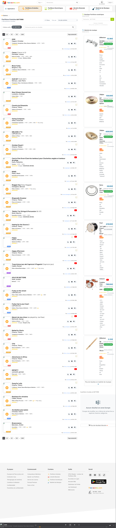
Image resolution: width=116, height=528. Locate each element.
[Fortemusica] (90, 492)
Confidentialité (11, 485)
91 (11, 34)
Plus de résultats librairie (99, 425)
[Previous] (65, 525)
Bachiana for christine (20, 397)
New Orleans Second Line (21, 93)
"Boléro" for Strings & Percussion (26, 212)
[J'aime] (35, 525)
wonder (69, 141)
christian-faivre (67, 419)
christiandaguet (67, 48)
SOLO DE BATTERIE (19, 278)
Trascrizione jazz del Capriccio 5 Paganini (33, 265)
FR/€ (109, 2)
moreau (68, 62)
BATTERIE (17, 27)
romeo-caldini (67, 273)
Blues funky (16, 66)
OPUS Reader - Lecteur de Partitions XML (75, 475)
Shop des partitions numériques (98, 25)
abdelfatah (68, 287)
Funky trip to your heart (20, 305)
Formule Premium (32, 482)
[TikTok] (104, 475)
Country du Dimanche (20, 106)
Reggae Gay (22, 185)
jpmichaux (68, 88)
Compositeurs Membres (34, 474)
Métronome (71, 490)
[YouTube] (95, 475)
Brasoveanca (17, 424)
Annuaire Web (72, 481)
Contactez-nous (11, 477)
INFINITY (18, 371)
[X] (99, 475)
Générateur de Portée (74, 484)
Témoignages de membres (14, 479)
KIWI (17, 40)
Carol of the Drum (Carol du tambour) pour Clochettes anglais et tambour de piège (38, 160)
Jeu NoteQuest (72, 487)
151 (17, 34)
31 (7, 34)
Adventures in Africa (19, 358)
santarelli (68, 379)
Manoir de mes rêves (28, 318)
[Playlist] (113, 525)
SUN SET (19, 80)
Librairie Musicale (55, 477)
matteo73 (68, 247)
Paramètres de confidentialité (15, 488)
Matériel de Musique (55, 482)
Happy (17, 238)
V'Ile (17, 344)
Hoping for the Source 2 (20, 225)
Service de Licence (32, 479)
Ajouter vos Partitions (33, 477)
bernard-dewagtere (66, 194)
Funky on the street (19, 291)
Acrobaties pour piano (20, 410)
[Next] (74, 525)
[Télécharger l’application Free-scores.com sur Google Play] (98, 481)
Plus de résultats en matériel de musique (98, 383)
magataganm (67, 167)
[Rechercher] (77, 2)
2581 (22, 34)
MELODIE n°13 (17, 133)
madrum (68, 181)
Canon (19, 53)
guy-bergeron (67, 75)
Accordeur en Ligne (73, 479)
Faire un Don (30, 485)
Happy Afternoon (18, 252)
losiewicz (68, 101)
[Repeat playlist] (79, 525)
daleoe (69, 128)
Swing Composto (18, 119)
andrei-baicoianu (66, 432)
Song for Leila (17, 384)
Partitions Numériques (56, 479)
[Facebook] (90, 475)
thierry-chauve (67, 115)
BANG (16, 172)
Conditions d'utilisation (13, 482)
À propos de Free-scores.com (15, 474)
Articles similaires (108, 49)
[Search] (73, 27)
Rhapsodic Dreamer (19, 199)
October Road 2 (17, 146)
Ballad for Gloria (18, 331)
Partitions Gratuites (55, 474)
